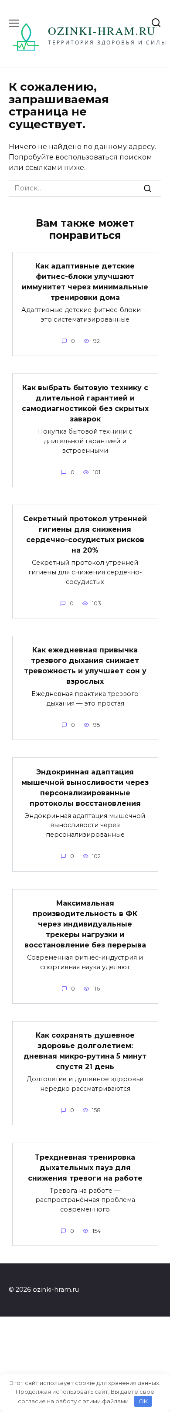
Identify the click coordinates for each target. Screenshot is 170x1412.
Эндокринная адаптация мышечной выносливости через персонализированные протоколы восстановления (85, 787)
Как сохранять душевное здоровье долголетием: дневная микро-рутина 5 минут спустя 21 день (85, 1051)
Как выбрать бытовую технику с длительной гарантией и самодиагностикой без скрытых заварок (85, 403)
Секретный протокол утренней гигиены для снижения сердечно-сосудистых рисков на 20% (85, 534)
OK (143, 1401)
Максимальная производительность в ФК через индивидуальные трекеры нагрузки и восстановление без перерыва (85, 924)
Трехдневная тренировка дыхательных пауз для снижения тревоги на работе (85, 1167)
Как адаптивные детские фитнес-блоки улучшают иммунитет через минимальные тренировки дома (85, 282)
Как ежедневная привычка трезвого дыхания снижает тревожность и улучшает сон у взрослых (85, 666)
